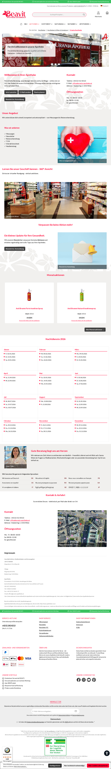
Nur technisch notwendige (74, 766)
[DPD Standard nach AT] (5, 664)
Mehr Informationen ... (20, 766)
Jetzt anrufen (11, 92)
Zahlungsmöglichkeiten (46, 636)
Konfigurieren (55, 766)
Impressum (79, 625)
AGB (66, 722)
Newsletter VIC (43, 627)
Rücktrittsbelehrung (45, 630)
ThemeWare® (75, 758)
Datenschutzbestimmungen (35, 722)
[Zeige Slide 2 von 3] (55, 64)
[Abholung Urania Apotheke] (13, 664)
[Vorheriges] (3, 302)
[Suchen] (84, 15)
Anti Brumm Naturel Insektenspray (82, 308)
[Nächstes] (107, 302)
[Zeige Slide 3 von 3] (59, 64)
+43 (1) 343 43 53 (79, 6)
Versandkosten (43, 633)
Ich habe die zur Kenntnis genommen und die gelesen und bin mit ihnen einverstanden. (57, 722)
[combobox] (57, 15)
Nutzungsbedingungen (78, 715)
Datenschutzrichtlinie (64, 715)
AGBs (78, 627)
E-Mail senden (25, 92)
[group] (55, 50)
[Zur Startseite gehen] (14, 14)
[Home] (21, 24)
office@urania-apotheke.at (82, 83)
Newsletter (42, 625)
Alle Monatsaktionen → (95, 330)
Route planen (39, 92)
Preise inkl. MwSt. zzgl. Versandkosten (29, 320)
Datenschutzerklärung (83, 622)
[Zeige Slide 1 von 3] (52, 64)
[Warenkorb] (106, 13)
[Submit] (75, 711)
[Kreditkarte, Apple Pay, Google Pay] (17, 658)
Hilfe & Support (43, 622)
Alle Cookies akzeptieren (98, 766)
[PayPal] (5, 652)
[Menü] (11, 747)
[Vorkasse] (21, 664)
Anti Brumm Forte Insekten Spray (29, 308)
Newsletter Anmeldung (15, 99)
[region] (55, 50)
